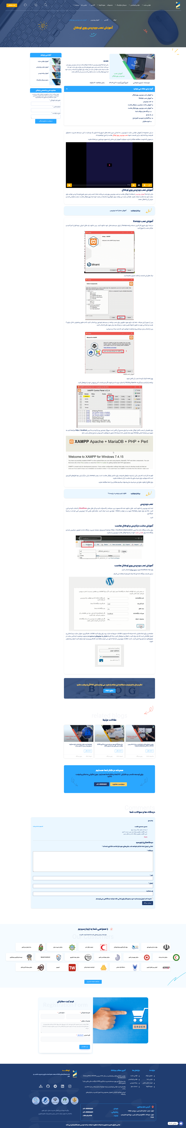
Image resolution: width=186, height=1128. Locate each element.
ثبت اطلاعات (84, 1047)
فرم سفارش (146, 121)
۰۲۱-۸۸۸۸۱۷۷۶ (88, 1112)
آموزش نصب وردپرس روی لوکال (141, 95)
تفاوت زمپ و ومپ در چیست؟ (117, 493)
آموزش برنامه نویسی (43, 73)
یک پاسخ (148, 115)
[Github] (48, 1086)
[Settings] (144, 185)
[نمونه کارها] (154, 1087)
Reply (145, 837)
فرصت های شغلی (148, 1083)
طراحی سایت (147, 5)
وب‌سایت (149, 891)
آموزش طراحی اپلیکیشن (42, 67)
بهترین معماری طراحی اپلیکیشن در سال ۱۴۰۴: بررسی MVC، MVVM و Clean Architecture (141, 745)
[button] (45, 5)
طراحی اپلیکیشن (135, 5)
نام (151, 875)
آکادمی (93, 5)
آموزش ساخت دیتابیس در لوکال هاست (139, 105)
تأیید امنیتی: (83, 1035)
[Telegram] (55, 1086)
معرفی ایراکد (149, 1076)
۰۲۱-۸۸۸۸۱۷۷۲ (88, 1109)
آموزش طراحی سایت (43, 61)
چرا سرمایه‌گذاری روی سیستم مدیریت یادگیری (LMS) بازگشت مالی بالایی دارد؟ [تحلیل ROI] (110, 745)
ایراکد (114, 20)
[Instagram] (69, 1086)
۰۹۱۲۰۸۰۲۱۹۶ (87, 1116)
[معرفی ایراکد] (154, 1076)
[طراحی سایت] (139, 1076)
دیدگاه (150, 850)
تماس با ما (84, 5)
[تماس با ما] (154, 1079)
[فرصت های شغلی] (154, 1083)
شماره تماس (57, 107)
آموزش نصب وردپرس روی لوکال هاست (139, 108)
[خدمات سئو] (139, 1087)
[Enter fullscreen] (149, 185)
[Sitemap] (40, 1086)
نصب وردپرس (147, 102)
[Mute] (133, 185)
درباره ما (77, 5)
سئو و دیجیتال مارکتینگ (42, 80)
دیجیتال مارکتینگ (122, 5)
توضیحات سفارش (85, 1021)
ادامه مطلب (149, 751)
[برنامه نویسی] (139, 1083)
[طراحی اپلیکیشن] (139, 1079)
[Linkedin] (62, 1086)
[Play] (69, 185)
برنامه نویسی (133, 1083)
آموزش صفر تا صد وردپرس (118, 210)
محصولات (110, 5)
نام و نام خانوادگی (55, 101)
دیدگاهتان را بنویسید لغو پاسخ (142, 118)
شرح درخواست (56, 114)
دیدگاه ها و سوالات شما (142, 111)
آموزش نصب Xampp (145, 98)
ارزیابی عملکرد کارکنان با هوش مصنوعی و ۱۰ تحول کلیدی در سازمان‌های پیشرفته (106, 1093)
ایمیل (150, 883)
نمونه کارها (102, 5)
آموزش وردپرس (95, 20)
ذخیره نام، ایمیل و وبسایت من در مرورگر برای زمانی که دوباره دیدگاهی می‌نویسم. (124, 899)
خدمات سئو (134, 1087)
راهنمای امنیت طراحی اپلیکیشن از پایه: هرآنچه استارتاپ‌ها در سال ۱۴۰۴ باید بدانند (80, 745)
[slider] (99, 185)
